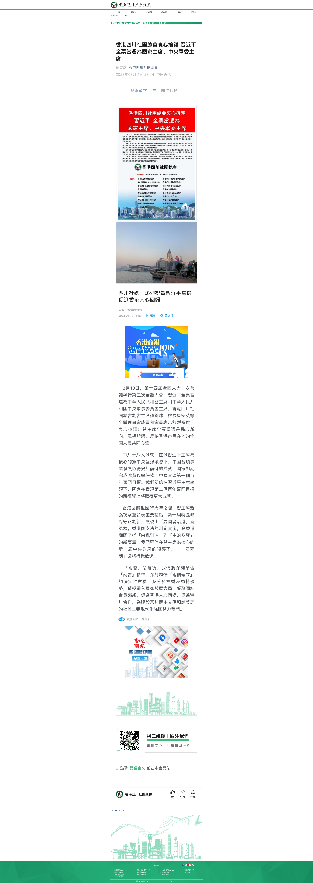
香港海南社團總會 (141, 874)
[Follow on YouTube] (189, 865)
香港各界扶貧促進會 (188, 871)
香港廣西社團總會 (141, 872)
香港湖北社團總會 (164, 869)
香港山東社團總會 (164, 874)
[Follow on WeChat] (192, 865)
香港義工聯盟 (117, 869)
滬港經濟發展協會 (118, 876)
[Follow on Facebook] (183, 865)
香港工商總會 (186, 872)
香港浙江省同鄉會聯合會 (143, 869)
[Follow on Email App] (186, 865)
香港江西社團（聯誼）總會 (167, 871)
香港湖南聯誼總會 (164, 872)
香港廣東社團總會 (118, 871)
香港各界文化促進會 (188, 869)
